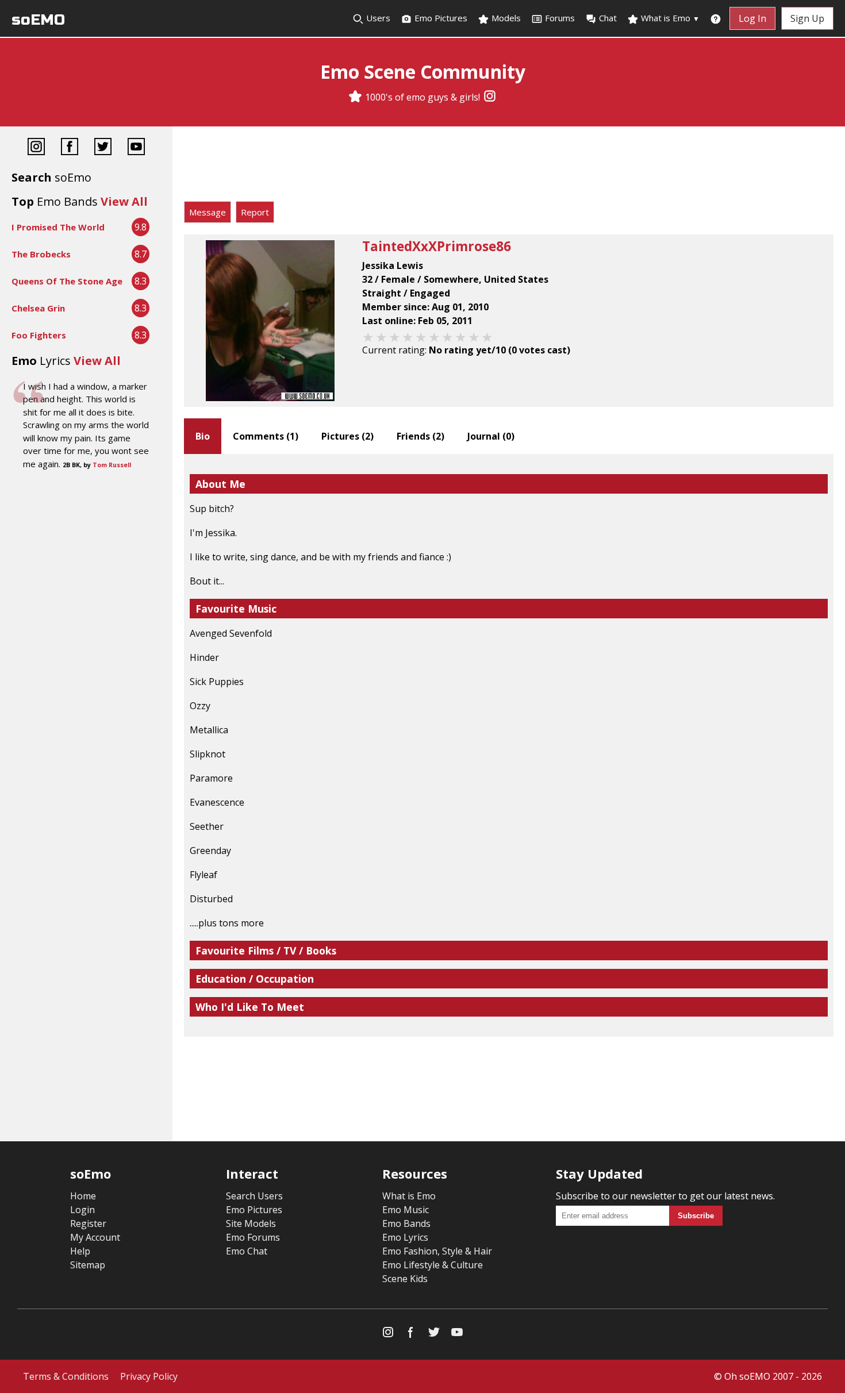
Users (377, 18)
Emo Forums (253, 1237)
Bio (202, 436)
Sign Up (807, 18)
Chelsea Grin (38, 308)
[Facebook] (69, 148)
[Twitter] (103, 148)
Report (255, 212)
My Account (95, 1237)
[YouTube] (136, 148)
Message (207, 212)
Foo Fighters (38, 335)
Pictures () (347, 436)
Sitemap (87, 1265)
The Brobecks (41, 254)
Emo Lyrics (405, 1237)
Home (83, 1196)
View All (124, 201)
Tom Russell (112, 465)
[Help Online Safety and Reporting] (715, 18)
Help (80, 1251)
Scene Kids (405, 1278)
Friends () (420, 436)
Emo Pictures (439, 18)
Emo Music (405, 1209)
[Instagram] (489, 97)
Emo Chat (246, 1251)
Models (505, 18)
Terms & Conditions (66, 1376)
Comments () (265, 436)
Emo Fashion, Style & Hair (437, 1251)
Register (88, 1223)
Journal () (490, 436)
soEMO (38, 20)
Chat (608, 18)
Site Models (251, 1223)
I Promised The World (58, 227)
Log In (752, 18)
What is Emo (669, 18)
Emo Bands (406, 1223)
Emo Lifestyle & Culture (432, 1265)
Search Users (254, 1196)
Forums (560, 18)
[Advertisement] (509, 166)
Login (82, 1209)
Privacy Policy (149, 1376)
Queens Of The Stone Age (66, 281)
